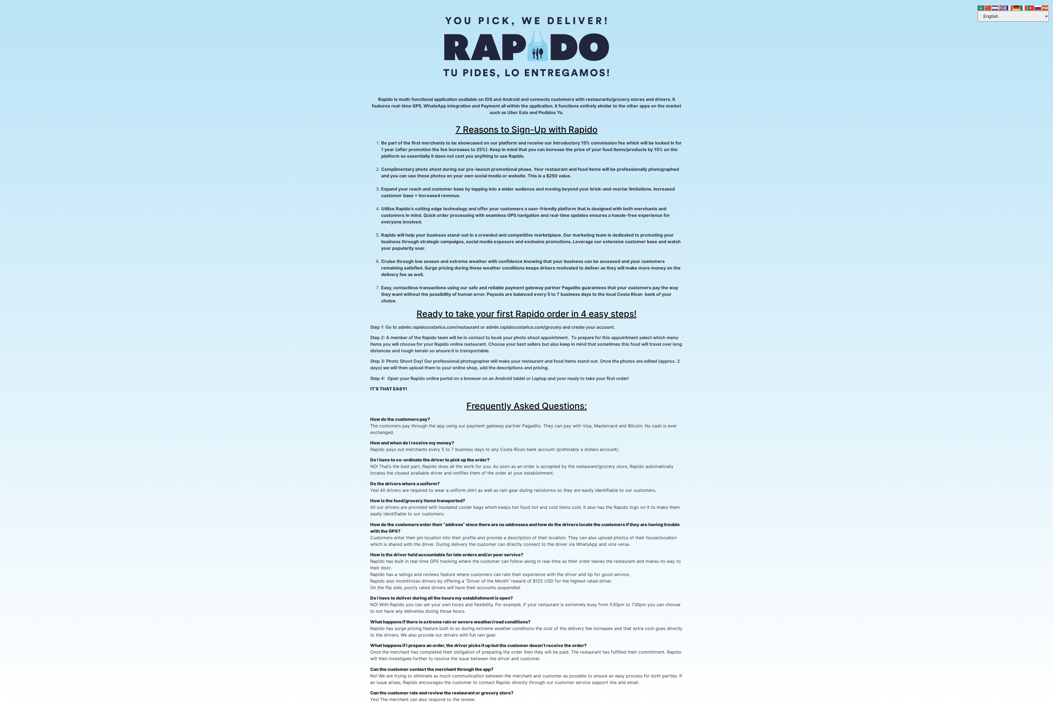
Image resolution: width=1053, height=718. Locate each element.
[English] (1002, 7)
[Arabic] (981, 7)
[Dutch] (995, 7)
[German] (1016, 7)
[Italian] (1023, 7)
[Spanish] (1045, 7)
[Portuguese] (1031, 7)
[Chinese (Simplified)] (988, 7)
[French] (1009, 7)
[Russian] (1038, 7)
